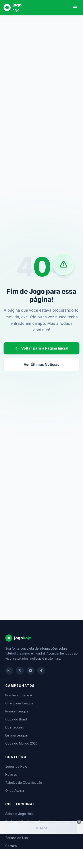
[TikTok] (41, 671)
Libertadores (14, 727)
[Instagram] (9, 671)
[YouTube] (31, 671)
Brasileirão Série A (18, 695)
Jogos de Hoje (16, 766)
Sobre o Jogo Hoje (19, 814)
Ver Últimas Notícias (41, 364)
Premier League (17, 711)
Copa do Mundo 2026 (21, 743)
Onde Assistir (14, 790)
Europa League (16, 735)
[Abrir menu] (75, 7)
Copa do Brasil (16, 719)
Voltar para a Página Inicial (44, 348)
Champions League (19, 703)
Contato (11, 846)
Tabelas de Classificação (23, 782)
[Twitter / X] (20, 671)
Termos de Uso (16, 838)
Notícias (11, 774)
